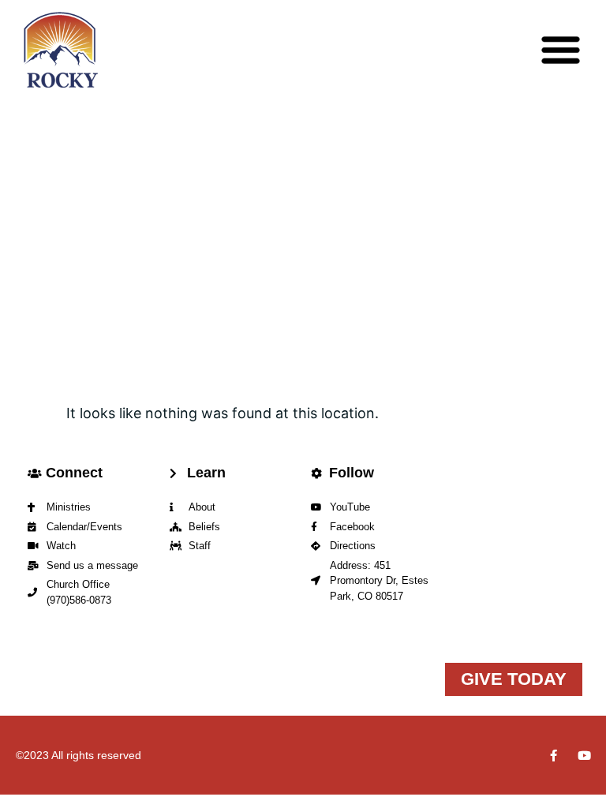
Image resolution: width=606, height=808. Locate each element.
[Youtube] (584, 755)
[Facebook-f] (553, 755)
